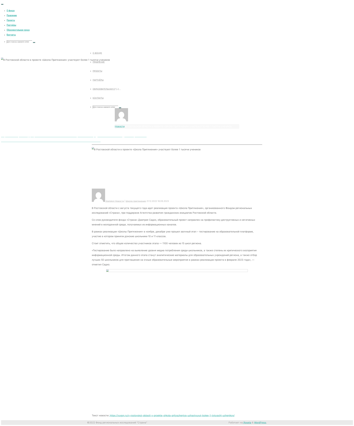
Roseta (247, 422)
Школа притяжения (141, 65)
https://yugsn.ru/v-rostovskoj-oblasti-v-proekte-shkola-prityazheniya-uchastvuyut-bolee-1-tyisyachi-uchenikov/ (172, 415)
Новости (121, 65)
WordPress (260, 422)
